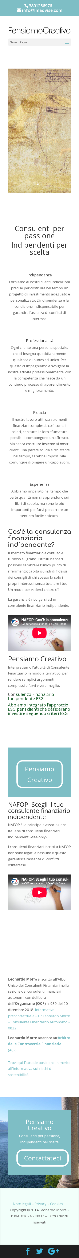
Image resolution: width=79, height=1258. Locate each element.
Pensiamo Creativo (39, 774)
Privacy (41, 1203)
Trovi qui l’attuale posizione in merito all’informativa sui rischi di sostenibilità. (39, 1068)
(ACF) (39, 1043)
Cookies (56, 1203)
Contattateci (42, 1158)
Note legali (22, 1203)
